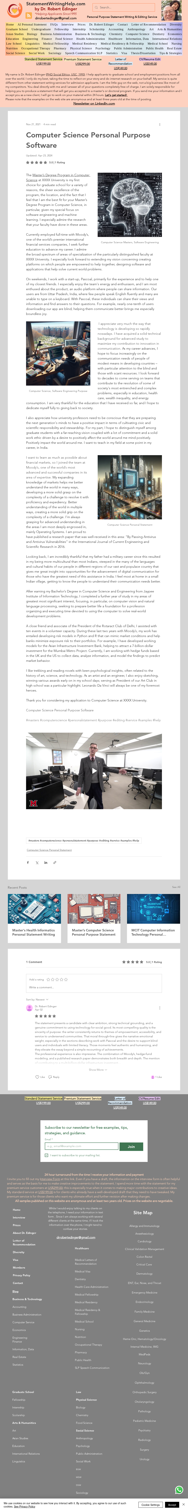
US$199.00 (45, 1192)
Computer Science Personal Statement (49, 850)
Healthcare (82, 1248)
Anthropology (84, 1438)
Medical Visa (82, 1271)
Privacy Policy (21, 1275)
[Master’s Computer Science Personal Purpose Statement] (94, 909)
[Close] (183, 1504)
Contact (18, 1283)
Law (78, 1392)
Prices (17, 1225)
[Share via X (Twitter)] (37, 862)
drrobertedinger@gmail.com (56, 18)
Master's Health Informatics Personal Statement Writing (33, 932)
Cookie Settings (151, 1505)
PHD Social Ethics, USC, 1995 (65, 74)
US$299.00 (55, 1188)
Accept (172, 1505)
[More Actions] (160, 1008)
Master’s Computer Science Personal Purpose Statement (93, 932)
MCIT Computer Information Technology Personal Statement (153, 932)
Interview (19, 1217)
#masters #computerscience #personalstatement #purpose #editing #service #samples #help (83, 840)
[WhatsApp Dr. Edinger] (179, 1490)
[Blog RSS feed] (29, 15)
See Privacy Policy (24, 1506)
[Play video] (94, 771)
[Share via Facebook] (28, 862)
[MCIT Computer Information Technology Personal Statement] (153, 909)
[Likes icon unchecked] (37, 1077)
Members (19, 1267)
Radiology (144, 1440)
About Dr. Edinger (24, 1233)
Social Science (85, 1430)
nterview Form (50, 1179)
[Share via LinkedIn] (46, 862)
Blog (15, 1291)
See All (176, 887)
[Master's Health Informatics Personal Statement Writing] (34, 909)
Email (49, 1139)
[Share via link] (55, 862)
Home (17, 1209)
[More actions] (160, 124)
